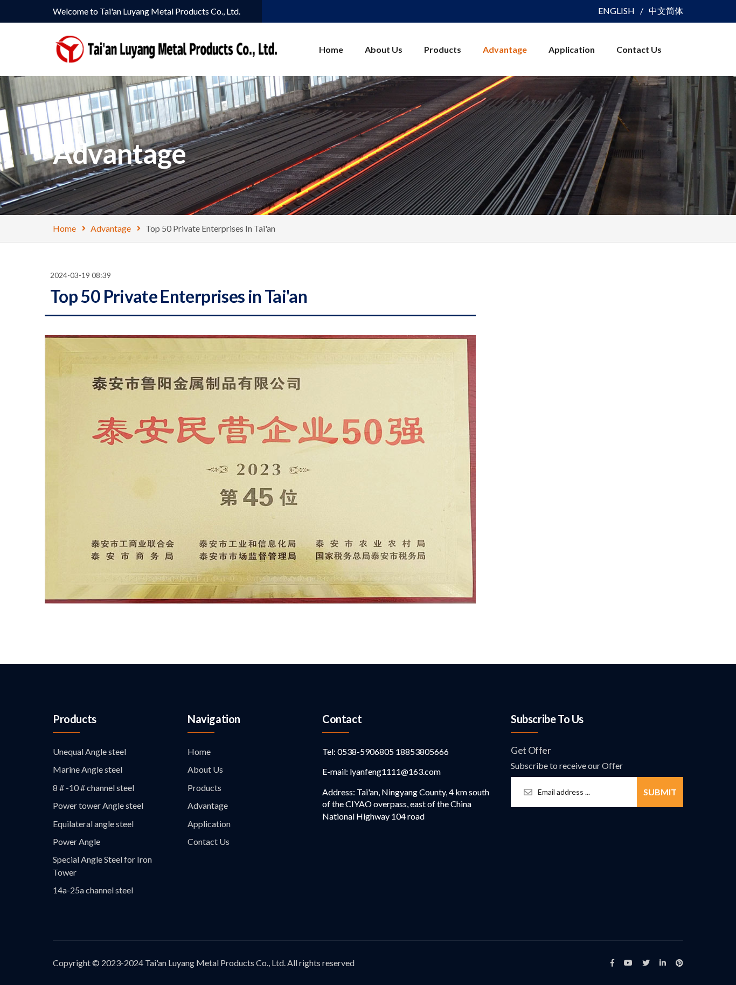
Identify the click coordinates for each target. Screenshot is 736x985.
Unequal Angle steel (89, 751)
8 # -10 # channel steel (93, 787)
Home (331, 49)
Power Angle (76, 841)
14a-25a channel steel (93, 890)
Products (442, 49)
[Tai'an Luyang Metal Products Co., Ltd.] (165, 47)
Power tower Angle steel (98, 805)
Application (571, 49)
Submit (660, 792)
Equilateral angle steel (93, 823)
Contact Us (639, 49)
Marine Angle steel (87, 769)
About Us (383, 49)
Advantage (505, 49)
